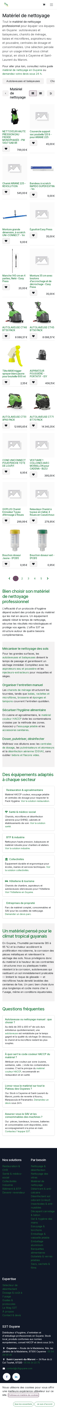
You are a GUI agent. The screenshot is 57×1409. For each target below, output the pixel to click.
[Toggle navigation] (51, 4)
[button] (6, 149)
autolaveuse (11, 1033)
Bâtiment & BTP (11, 1188)
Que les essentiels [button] (23, 1404)
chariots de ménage (19, 690)
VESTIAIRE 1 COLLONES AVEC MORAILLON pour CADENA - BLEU (39, 464)
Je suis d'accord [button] (44, 1404)
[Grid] (33, 93)
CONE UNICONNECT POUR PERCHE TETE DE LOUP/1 (14, 463)
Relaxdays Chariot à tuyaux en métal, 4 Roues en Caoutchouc (42, 512)
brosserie (23, 697)
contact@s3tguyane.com (19, 1368)
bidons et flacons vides (25, 755)
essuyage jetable (28, 726)
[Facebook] (6, 1377)
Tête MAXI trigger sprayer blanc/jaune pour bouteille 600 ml (13, 373)
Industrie (7, 1185)
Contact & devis (11, 1315)
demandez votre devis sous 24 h (21, 73)
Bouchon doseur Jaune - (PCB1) (11, 557)
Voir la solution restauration (35, 801)
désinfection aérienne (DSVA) (26, 751)
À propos (8, 1311)
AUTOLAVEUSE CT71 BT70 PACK (42, 418)
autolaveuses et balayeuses (18, 657)
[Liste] (40, 93)
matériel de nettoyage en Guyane (22, 70)
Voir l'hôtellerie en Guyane (19, 892)
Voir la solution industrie (17, 848)
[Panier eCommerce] (44, 4)
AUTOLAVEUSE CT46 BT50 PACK (14, 329)
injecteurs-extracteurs (15, 672)
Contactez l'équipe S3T (17, 1131)
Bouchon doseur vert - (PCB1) (42, 557)
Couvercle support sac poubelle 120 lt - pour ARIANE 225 (41, 134)
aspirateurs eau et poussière (19, 668)
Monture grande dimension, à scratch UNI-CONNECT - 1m (13, 232)
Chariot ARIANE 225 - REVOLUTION (14, 185)
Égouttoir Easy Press (41, 229)
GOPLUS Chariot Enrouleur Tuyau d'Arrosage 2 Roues (13, 512)
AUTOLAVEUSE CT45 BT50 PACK (42, 329)
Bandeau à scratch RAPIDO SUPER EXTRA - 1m (42, 186)
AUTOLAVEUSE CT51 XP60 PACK (14, 418)
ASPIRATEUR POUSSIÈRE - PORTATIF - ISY (38, 373)
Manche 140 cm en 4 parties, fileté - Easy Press (13, 278)
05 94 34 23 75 (32, 1362)
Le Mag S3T (9, 1307)
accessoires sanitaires (15, 730)
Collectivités (9, 1181)
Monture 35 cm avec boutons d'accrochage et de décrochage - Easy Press (41, 281)
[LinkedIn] (16, 1377)
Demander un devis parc (18, 914)
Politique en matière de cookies (23, 1395)
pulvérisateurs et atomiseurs (37, 747)
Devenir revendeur (13, 1192)
